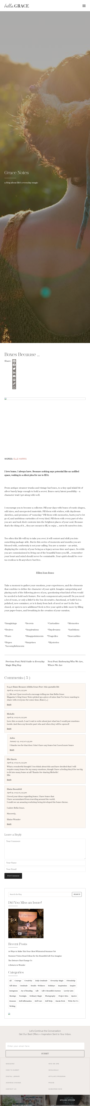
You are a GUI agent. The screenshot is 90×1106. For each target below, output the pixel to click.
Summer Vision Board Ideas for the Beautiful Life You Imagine (35, 956)
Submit (45, 1054)
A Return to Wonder (16, 965)
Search (77, 894)
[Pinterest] (14, 361)
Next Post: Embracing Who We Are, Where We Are (65, 663)
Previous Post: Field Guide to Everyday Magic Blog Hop (25, 663)
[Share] (14, 387)
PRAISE (51, 1083)
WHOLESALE (54, 1070)
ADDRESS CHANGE (13, 1083)
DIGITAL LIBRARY (13, 1076)
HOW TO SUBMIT (12, 1070)
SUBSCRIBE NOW (55, 1089)
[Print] (14, 380)
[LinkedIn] (14, 372)
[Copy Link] (14, 383)
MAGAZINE (10, 1064)
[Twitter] (14, 369)
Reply (9, 705)
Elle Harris (20, 458)
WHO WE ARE (54, 1064)
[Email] (14, 376)
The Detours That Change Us (20, 960)
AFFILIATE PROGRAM (57, 1076)
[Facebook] (14, 365)
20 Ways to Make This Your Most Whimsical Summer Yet (32, 951)
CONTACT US (11, 1089)
